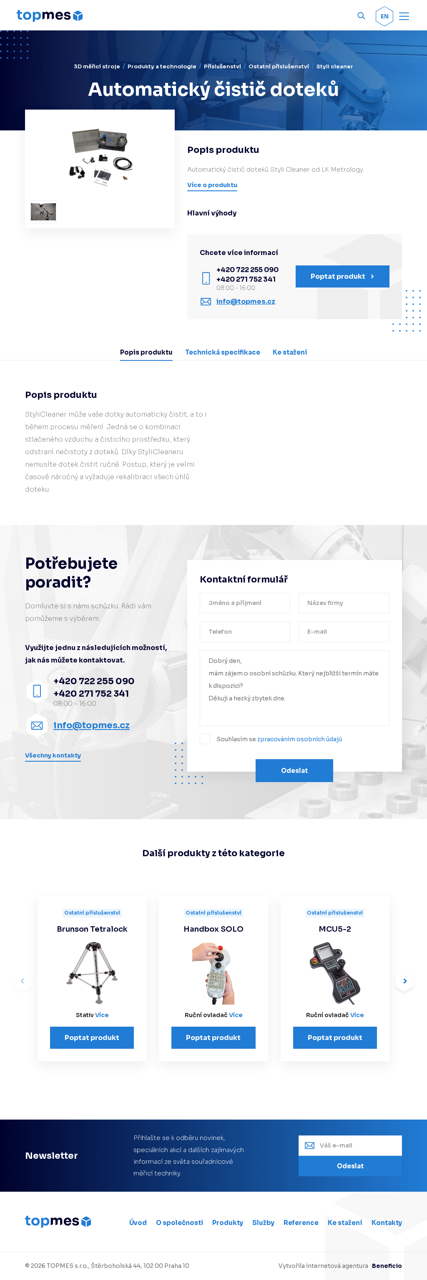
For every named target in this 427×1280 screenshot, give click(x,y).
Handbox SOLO (213, 929)
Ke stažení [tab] (290, 352)
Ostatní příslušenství (279, 66)
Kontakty (387, 1223)
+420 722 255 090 (247, 269)
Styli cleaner (334, 66)
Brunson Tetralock (92, 929)
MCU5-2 (335, 929)
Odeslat (294, 771)
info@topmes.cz (245, 301)
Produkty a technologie (162, 66)
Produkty (227, 1223)
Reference (301, 1223)
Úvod (138, 1223)
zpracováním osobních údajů (299, 739)
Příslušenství (222, 66)
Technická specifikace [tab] (222, 352)
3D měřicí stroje (97, 66)
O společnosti (179, 1223)
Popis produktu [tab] (146, 352)
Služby (263, 1223)
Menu (405, 16)
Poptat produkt (92, 1037)
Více (101, 1015)
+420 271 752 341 (246, 279)
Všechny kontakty (53, 755)
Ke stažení (345, 1223)
